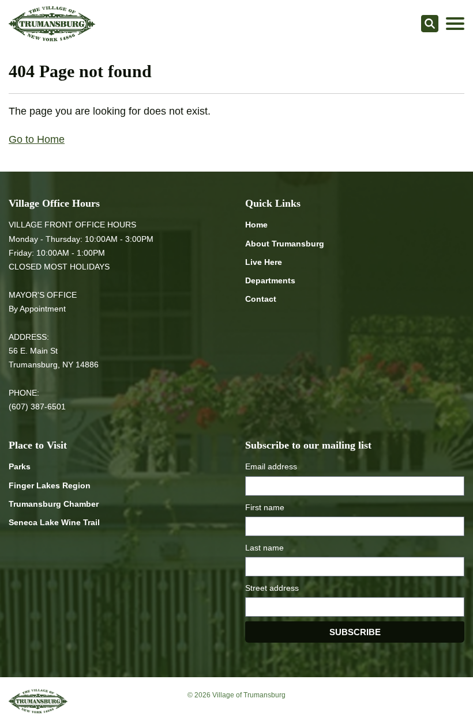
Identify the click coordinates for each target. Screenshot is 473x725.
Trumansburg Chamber (54, 503)
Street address (272, 588)
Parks (20, 466)
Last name (264, 547)
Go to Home (37, 139)
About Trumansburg (284, 243)
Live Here (263, 262)
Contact (260, 298)
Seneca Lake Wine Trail (54, 522)
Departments (270, 280)
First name (264, 507)
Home (256, 224)
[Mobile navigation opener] (455, 23)
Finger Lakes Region (50, 485)
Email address (271, 466)
